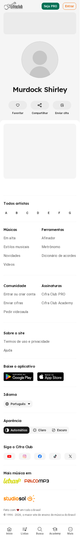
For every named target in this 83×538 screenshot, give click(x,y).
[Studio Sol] (19, 498)
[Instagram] (25, 456)
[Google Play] (19, 376)
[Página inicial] (13, 6)
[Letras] (12, 480)
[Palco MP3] (37, 481)
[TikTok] (55, 456)
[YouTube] (9, 456)
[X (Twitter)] (70, 456)
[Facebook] (40, 456)
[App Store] (50, 376)
